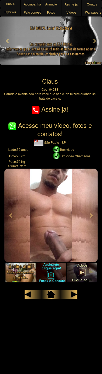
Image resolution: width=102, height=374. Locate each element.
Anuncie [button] (51, 4)
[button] (7, 40)
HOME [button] (10, 4)
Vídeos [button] (71, 12)
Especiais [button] (10, 12)
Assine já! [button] (71, 4)
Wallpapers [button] (93, 12)
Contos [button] (92, 4)
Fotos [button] (51, 12)
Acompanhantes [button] (32, 4)
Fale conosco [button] (32, 12)
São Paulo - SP (54, 142)
